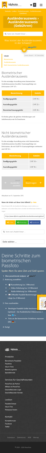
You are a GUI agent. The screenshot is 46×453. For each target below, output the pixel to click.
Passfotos (8, 364)
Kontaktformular (10, 421)
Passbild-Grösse (10, 404)
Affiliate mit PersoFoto (12, 387)
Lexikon (8, 399)
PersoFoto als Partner (12, 384)
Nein (34, 202)
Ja (31, 202)
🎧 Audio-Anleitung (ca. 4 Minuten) (22, 291)
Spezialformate (10, 373)
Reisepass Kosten (11, 410)
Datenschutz (21, 437)
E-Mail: (11, 222)
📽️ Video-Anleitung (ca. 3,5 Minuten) (23, 288)
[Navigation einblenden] (41, 5)
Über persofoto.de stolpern (15, 276)
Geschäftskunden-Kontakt (14, 393)
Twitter (7, 427)
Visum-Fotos (9, 367)
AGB (29, 437)
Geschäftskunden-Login (13, 390)
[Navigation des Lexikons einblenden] (24, 49)
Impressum (11, 437)
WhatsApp (23, 222)
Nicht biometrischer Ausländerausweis (16, 65)
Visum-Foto (9, 407)
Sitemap (36, 437)
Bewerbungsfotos (11, 370)
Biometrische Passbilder (13, 361)
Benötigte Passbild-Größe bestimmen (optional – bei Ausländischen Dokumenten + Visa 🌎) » (25, 311)
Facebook (35, 222)
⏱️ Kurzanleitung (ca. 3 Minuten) (21, 284)
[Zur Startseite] (11, 4)
